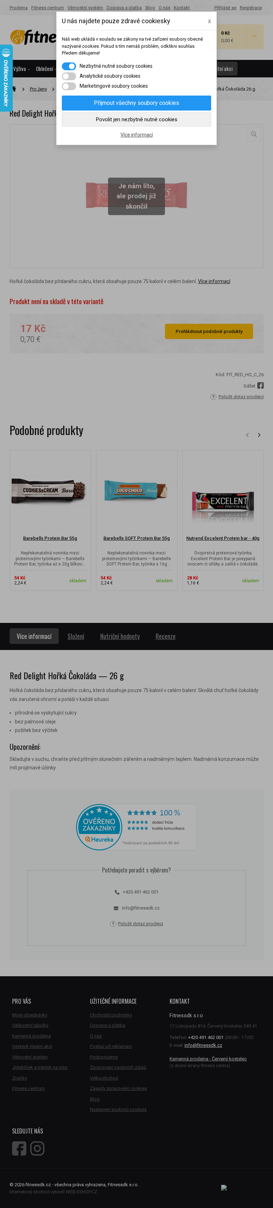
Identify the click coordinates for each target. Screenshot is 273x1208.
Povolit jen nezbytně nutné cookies (136, 119)
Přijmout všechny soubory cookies (136, 102)
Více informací (137, 135)
